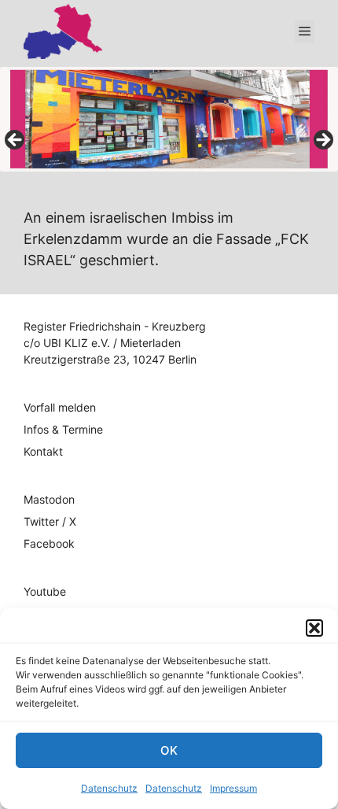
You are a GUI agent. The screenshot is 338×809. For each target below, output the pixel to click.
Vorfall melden (60, 407)
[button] (314, 628)
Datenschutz (109, 788)
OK (169, 750)
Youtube (45, 591)
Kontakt (43, 451)
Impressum (233, 788)
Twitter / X (50, 521)
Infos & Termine (63, 429)
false (16, 141)
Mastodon (49, 499)
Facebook (49, 543)
